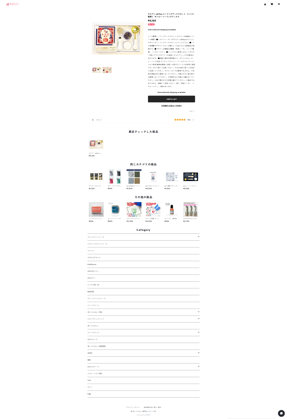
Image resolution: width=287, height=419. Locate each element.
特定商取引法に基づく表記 (152, 407)
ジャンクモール (93, 305)
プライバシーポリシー (133, 407)
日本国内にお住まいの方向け (171, 106)
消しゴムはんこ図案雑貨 (96, 346)
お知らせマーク (93, 367)
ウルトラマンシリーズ (95, 237)
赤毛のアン (91, 278)
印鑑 (89, 394)
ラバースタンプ (93, 333)
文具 (89, 380)
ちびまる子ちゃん (94, 258)
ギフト (89, 387)
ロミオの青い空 (93, 285)
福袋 (89, 360)
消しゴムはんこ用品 (94, 312)
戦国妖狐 (90, 292)
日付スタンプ (92, 339)
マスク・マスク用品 (94, 374)
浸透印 (89, 353)
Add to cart (171, 99)
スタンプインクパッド (95, 319)
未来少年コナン (93, 271)
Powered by (141, 415)
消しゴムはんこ (93, 326)
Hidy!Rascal (91, 264)
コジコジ (90, 251)
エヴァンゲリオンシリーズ (97, 244)
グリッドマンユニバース (96, 298)
